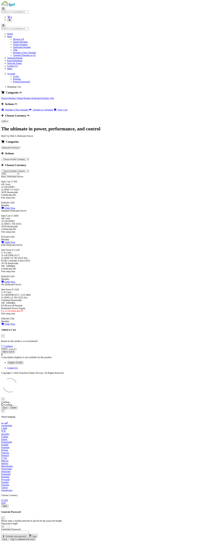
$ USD (4, 500)
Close (4, 408)
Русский (5, 479)
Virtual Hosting (20, 44)
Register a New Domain (24, 52)
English (4, 444)
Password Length (9, 523)
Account (11, 73)
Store (9, 36)
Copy (33, 536)
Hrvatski (5, 434)
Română (5, 477)
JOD (3, 503)
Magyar (4, 460)
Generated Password (11, 529)
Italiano (4, 463)
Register (17, 79)
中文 (3, 431)
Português (6, 471)
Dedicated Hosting (22, 47)
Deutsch (5, 455)
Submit (13, 408)
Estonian (5, 447)
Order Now (9, 208)
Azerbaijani (6, 425)
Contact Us (12, 66)
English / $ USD (15, 363)
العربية (4, 423)
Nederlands (6, 442)
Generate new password (15, 536)
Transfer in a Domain (42, 110)
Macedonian (7, 466)
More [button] (9, 68)
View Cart (61, 110)
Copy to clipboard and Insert (22, 539)
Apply (4, 506)
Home (10, 34)
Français (5, 452)
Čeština (4, 436)
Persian (4, 450)
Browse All (18, 39)
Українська (6, 490)
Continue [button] (8, 346)
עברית (4, 458)
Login (16, 76)
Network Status (14, 63)
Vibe (15, 50)
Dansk (4, 439)
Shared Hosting (20, 42)
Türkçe (4, 487)
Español (5, 482)
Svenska (5, 485)
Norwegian (6, 469)
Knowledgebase (14, 60)
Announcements (14, 58)
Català (4, 428)
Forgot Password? (21, 81)
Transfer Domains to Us (24, 55)
